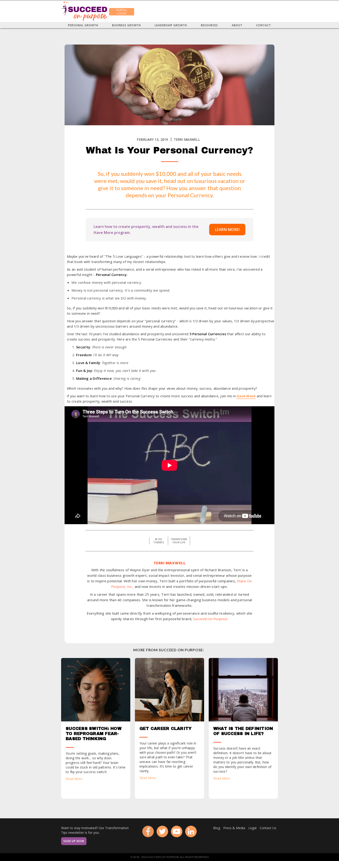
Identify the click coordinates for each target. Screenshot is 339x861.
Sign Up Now (73, 841)
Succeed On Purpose (210, 618)
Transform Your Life (179, 540)
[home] (84, 11)
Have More (246, 396)
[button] (83, 25)
